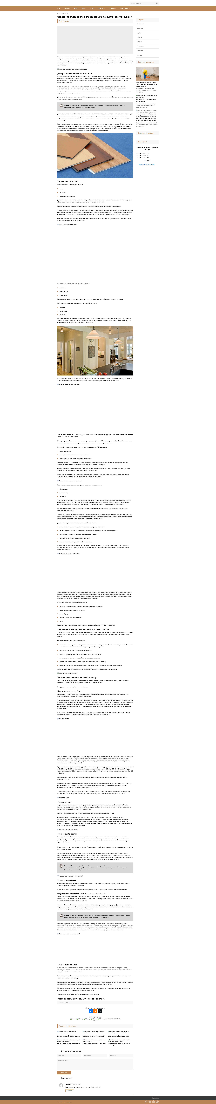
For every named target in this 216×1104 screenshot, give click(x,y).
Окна (83, 9)
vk (157, 1101)
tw (153, 1101)
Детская (140, 28)
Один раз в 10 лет (143, 157)
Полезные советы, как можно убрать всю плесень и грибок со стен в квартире (146, 84)
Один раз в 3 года (143, 153)
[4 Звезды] (94, 1019)
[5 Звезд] (101, 1019)
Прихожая (140, 46)
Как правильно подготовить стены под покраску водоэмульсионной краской (93, 1035)
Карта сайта (155, 1098)
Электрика (112, 9)
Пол (58, 9)
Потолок (67, 9)
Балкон (139, 42)
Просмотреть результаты (147, 164)
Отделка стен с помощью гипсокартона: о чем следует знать (94, 1044)
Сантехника (101, 9)
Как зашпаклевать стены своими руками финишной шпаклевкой (68, 1044)
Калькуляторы (125, 9)
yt (146, 1101)
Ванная (139, 37)
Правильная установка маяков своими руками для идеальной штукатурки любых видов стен (146, 118)
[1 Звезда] (73, 1019)
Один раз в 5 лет (143, 155)
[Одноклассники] (95, 1011)
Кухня (139, 33)
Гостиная (140, 24)
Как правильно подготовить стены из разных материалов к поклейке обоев (118, 1035)
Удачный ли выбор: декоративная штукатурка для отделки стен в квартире (68, 1035)
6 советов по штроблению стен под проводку (146, 100)
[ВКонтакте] (91, 1011)
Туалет (139, 55)
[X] (100, 1011)
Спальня (140, 51)
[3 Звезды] (87, 1019)
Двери (92, 9)
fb (149, 1101)
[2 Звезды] (80, 1019)
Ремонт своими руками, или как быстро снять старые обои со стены (119, 1044)
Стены (76, 9)
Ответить (69, 1090)
